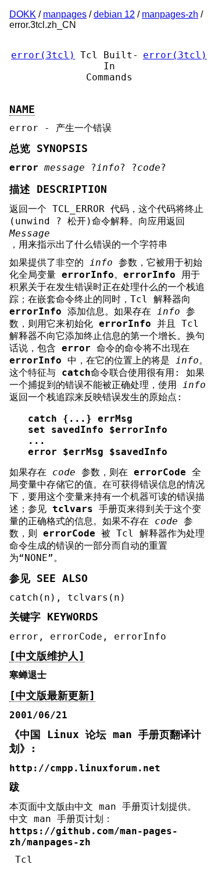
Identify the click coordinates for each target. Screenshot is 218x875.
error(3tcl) (43, 55)
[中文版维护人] (47, 656)
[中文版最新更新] (52, 695)
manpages (65, 14)
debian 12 (114, 14)
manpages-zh (170, 14)
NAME (22, 109)
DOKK (22, 14)
